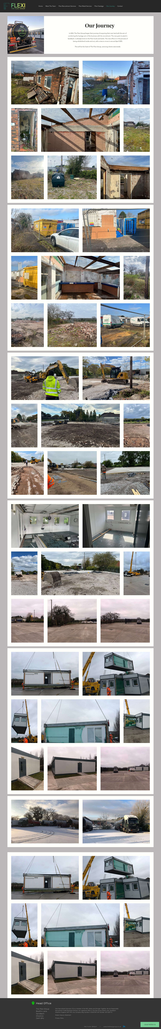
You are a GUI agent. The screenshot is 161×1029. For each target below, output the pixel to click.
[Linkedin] (124, 1026)
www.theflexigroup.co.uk (112, 1026)
